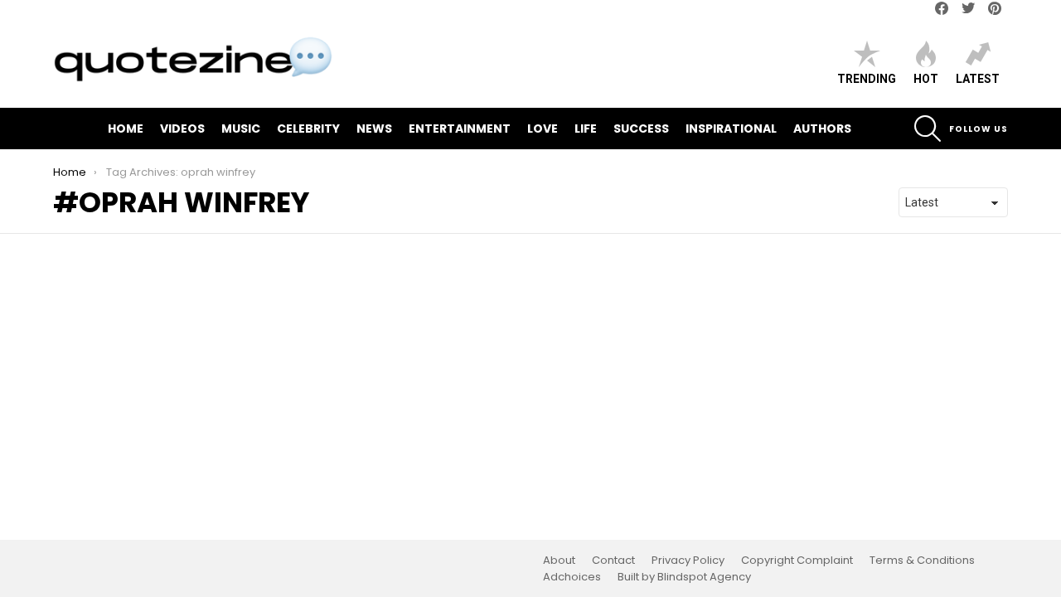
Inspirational (731, 128)
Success (641, 128)
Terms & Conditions (922, 560)
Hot (925, 78)
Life (585, 128)
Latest (978, 78)
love (542, 128)
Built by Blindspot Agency (684, 577)
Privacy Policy (688, 560)
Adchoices (572, 577)
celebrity (308, 128)
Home (125, 128)
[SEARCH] (927, 128)
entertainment (460, 128)
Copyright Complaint (797, 560)
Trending (866, 78)
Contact (613, 560)
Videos (182, 128)
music (240, 128)
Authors (822, 128)
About (559, 560)
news (374, 128)
